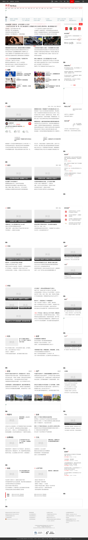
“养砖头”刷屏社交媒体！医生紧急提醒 (71, 257)
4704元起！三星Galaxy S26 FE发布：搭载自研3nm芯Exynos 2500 (48, 313)
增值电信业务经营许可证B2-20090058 (12, 514)
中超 (55, 106)
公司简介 (35, 538)
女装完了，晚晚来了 (10, 351)
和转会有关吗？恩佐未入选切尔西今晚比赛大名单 (45, 129)
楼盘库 (59, 371)
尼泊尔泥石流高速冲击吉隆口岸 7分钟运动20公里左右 (46, 49)
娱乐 (23, 8)
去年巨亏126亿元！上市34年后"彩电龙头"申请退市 (74, 211)
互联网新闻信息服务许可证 (10, 515)
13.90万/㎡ (59, 401)
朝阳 (6, 401)
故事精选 (10, 437)
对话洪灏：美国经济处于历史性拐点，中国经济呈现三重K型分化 (75, 219)
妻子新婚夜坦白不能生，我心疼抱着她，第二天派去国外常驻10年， (72, 68)
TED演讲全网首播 (13, 20)
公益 (65, 264)
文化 (26, 8)
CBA (52, 106)
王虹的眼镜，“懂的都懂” (69, 459)
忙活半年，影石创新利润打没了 (41, 230)
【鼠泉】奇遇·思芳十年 (39, 479)
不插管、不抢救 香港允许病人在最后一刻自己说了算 (46, 53)
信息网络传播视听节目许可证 (71, 519)
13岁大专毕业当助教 (37, 20)
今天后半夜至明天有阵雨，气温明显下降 (18, 58)
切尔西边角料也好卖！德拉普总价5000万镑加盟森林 (17, 145)
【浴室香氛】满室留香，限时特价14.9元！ (72, 426)
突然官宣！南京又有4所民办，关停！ (42, 342)
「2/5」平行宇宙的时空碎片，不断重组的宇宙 (77, 124)
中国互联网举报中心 (32, 515)
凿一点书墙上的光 (25, 18)
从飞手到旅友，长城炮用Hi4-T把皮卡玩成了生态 (16, 268)
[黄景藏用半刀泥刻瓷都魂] (10, 80)
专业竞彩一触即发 (72, 20)
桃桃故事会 (67, 65)
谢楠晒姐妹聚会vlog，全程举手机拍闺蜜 (14, 183)
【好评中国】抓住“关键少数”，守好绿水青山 (44, 28)
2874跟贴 (75, 465)
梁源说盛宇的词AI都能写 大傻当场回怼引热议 (15, 185)
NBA (49, 106)
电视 (60, 165)
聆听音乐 (35, 18)
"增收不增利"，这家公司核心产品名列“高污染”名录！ (17, 228)
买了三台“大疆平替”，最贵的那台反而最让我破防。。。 (18, 428)
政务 (48, 8)
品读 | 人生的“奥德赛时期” (40, 454)
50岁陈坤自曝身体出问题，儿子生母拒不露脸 (44, 181)
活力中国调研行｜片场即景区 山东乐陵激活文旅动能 (17, 487)
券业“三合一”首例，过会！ (40, 226)
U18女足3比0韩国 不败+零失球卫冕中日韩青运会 (16, 147)
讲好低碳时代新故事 (60, 18)
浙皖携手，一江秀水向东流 (11, 32)
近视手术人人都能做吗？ (69, 114)
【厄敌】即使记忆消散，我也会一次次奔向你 (44, 485)
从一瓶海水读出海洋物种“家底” (41, 430)
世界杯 (12, 8)
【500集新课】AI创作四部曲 (70, 384)
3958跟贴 (76, 460)
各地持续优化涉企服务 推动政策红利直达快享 (15, 30)
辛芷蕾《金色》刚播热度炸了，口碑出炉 (43, 183)
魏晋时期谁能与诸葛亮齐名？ (77, 110)
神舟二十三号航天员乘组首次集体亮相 (43, 417)
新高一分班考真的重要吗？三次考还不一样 (44, 353)
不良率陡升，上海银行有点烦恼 (12, 230)
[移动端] (52, 1)
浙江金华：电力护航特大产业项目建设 (43, 431)
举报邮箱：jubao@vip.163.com (71, 514)
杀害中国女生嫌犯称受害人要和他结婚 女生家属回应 (17, 55)
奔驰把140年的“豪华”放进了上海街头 (13, 264)
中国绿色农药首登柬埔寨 (40, 32)
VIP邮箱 (65, 8)
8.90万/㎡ (12, 401)
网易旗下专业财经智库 (14, 18)
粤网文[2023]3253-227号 (51, 517)
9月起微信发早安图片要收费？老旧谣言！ (72, 39)
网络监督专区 (78, 5)
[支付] (64, 1)
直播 (29, 8)
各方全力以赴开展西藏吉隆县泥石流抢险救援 (15, 28)
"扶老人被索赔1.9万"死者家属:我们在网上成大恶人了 (17, 53)
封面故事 (23, 20)
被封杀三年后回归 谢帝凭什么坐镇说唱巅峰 (44, 189)
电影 (57, 165)
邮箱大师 (76, 8)
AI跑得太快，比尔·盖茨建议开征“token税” (15, 224)
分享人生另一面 (72, 18)
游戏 (65, 299)
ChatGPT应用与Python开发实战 (70, 383)
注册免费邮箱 (77, 1)
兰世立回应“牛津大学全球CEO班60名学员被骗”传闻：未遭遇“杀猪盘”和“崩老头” (75, 223)
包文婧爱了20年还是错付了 (11, 181)
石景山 (35, 401)
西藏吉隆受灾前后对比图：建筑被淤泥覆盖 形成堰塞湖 (17, 47)
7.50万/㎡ (21, 401)
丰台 (15, 401)
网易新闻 (10, 5)
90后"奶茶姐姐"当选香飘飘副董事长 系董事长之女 (16, 51)
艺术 (65, 336)
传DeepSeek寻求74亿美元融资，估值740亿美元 (45, 306)
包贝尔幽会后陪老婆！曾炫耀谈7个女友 (46, 64)
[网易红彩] (30, 123)
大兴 (44, 401)
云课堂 (66, 371)
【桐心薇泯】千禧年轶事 (40, 481)
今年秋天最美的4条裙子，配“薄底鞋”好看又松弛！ (16, 353)
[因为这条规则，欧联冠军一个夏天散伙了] (39, 80)
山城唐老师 (11, 123)
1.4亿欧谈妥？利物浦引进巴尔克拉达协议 (22, 139)
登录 (72, 1)
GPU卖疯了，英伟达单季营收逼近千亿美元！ (44, 288)
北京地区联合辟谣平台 (50, 515)
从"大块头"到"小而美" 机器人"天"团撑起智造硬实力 (17, 34)
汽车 (40, 8)
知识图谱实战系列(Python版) (70, 388)
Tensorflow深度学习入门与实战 (70, 386)
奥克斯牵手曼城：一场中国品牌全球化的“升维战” (16, 379)
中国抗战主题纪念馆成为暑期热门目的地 (14, 489)
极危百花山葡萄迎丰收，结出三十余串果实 (15, 62)
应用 (7, 1)
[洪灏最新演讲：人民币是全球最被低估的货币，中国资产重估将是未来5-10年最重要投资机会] (10, 74)
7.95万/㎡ (41, 401)
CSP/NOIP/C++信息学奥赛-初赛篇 (71, 392)
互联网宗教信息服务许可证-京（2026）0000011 (73, 521)
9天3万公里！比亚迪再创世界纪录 (42, 266)
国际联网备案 (31, 512)
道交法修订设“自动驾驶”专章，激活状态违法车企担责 (46, 308)
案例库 (30, 371)
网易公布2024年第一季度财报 (40, 494)
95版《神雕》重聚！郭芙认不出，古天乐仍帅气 (16, 187)
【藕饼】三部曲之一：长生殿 (41, 483)
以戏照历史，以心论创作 (40, 448)
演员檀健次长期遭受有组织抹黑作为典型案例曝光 (16, 189)
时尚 (8, 336)
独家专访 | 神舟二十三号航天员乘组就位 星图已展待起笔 (47, 420)
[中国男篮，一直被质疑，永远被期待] (10, 86)
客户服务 (46, 538)
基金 (60, 208)
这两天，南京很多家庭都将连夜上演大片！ (44, 344)
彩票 (15, 8)
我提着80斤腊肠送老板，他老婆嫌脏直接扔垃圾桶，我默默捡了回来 (73, 72)
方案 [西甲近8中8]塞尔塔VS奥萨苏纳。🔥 (15, 126)
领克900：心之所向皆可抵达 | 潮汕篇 (13, 262)
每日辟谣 (66, 33)
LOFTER (39, 468)
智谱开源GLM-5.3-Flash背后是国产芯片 (47, 66)
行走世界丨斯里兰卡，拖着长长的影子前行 (15, 479)
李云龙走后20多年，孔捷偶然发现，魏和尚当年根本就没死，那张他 (73, 76)
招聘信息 (43, 538)
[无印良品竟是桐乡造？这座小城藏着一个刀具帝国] (39, 86)
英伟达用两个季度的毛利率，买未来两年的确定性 (45, 224)
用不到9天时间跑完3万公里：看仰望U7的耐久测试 (45, 262)
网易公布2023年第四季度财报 (18, 495)
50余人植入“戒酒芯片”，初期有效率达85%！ (15, 66)
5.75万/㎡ (50, 401)
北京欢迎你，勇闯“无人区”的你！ (12, 60)
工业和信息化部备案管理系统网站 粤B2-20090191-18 (44, 525)
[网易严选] (61, 1)
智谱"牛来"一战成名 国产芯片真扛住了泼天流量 (45, 290)
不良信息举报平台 (32, 517)
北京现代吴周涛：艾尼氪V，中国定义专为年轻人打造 (17, 270)
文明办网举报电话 (32, 519)
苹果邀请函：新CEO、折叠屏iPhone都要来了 (47, 60)
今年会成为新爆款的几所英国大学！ (42, 351)
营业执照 (67, 517)
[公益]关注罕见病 (67, 275)
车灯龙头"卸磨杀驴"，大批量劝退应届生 (75, 215)
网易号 (51, 8)
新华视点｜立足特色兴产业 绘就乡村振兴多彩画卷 (45, 419)
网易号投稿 (79, 43)
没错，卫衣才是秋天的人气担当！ (13, 349)
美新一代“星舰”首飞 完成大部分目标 (42, 422)
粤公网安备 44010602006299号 (12, 519)
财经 (18, 8)
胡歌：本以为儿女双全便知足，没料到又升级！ (45, 185)
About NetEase (30, 538)
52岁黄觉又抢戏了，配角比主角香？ (42, 187)
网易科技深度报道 (49, 20)
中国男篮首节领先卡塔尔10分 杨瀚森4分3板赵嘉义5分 (46, 149)
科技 (21, 8)
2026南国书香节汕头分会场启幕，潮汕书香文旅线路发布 (18, 481)
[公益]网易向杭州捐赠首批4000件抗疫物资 (72, 277)
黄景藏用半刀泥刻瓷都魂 (22, 79)
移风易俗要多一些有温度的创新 (41, 452)
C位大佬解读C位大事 (49, 18)
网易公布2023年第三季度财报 (40, 495)
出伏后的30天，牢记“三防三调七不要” (71, 259)
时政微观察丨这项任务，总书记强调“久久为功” (17, 24)
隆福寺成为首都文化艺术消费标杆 (42, 450)
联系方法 (39, 538)
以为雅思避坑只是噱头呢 (40, 338)
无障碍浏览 (12, 1)
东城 (53, 401)
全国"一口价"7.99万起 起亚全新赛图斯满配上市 (45, 270)
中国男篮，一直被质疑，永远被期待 (23, 86)
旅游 (8, 468)
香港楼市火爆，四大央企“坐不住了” (42, 388)
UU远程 (69, 8)
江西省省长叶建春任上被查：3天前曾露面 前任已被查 (46, 47)
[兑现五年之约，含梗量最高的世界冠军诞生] (39, 74)
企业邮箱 (72, 8)
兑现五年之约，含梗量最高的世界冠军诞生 (52, 74)
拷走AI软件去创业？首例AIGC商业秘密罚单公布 (16, 64)
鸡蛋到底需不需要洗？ (68, 116)
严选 (65, 414)
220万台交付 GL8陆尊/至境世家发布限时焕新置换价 (46, 264)
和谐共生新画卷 (38, 55)
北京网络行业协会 (50, 512)
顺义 (24, 401)
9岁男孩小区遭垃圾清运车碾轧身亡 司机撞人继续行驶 (46, 51)
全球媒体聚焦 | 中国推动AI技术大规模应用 (44, 30)
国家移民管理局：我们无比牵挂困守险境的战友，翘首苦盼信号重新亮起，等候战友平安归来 (72, 158)
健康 (42, 8)
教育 (31, 8)
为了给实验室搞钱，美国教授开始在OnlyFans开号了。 (46, 296)
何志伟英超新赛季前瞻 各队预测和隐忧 (46, 62)
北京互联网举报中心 (32, 514)
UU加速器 (62, 8)
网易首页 (4, 1)
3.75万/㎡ (30, 401)
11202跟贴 (76, 470)
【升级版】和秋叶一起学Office (70, 390)
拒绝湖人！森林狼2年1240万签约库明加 (52, 139)
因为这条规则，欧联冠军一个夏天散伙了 (52, 80)
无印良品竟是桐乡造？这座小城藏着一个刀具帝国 (52, 86)
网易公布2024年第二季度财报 (18, 494)
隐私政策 (50, 538)
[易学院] (68, 43)
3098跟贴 (74, 475)
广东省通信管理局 (8, 517)
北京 (45, 8)
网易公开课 (67, 106)
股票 (57, 208)
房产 (34, 8)
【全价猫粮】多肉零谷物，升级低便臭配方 (72, 430)
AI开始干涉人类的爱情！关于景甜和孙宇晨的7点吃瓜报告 (18, 426)
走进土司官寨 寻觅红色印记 (11, 485)
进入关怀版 (17, 1)
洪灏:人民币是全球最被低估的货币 (13, 226)
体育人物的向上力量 (60, 20)
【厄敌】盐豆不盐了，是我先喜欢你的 (43, 487)
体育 (9, 8)
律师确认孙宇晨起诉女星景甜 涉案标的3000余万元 (17, 49)
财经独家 (66, 208)
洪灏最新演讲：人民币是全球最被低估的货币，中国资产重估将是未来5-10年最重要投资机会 (23, 74)
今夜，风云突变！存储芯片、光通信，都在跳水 (45, 302)
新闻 (6, 8)
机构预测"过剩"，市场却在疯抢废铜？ (46, 58)
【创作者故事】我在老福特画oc (41, 489)
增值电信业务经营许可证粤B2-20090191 (12, 512)
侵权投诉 (70, 538)
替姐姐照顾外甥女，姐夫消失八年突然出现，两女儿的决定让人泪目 (72, 80)
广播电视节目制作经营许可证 (52, 514)
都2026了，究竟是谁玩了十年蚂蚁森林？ (43, 300)
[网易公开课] (56, 1)
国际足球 (59, 106)
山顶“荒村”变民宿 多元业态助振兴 (13, 483)
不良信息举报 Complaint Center (58, 538)
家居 (37, 8)
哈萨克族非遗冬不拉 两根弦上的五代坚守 (43, 34)
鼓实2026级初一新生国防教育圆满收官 (43, 340)
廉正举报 (66, 538)
